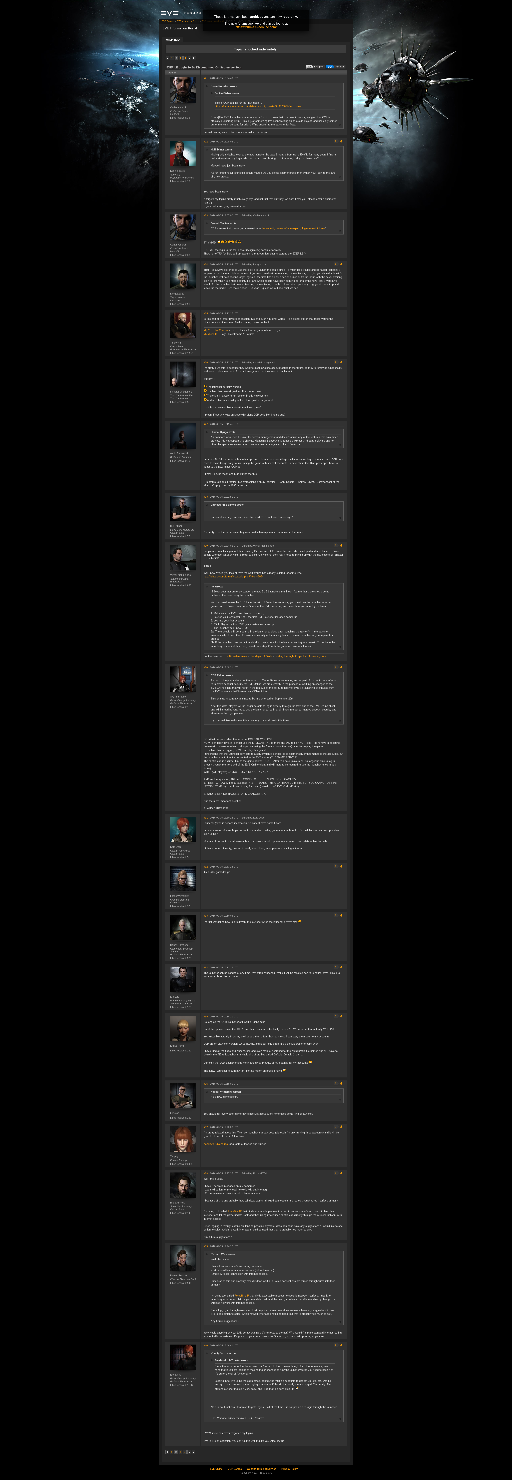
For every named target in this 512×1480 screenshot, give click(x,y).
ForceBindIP (234, 1211)
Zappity (174, 1156)
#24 (206, 264)
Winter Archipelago (180, 575)
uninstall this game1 (181, 391)
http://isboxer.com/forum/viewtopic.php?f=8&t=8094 (233, 576)
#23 (206, 215)
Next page (189, 58)
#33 (206, 915)
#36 (206, 1083)
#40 (206, 1345)
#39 (206, 1246)
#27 (206, 424)
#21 (206, 78)
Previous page (167, 58)
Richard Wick (177, 1202)
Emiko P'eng (177, 1045)
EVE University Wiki (315, 656)
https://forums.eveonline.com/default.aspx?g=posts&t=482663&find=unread (258, 106)
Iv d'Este (174, 996)
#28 (206, 496)
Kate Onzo (176, 847)
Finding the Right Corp (288, 656)
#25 (206, 313)
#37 (206, 1127)
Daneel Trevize (178, 1275)
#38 (206, 1173)
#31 (206, 817)
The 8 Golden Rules (235, 656)
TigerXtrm (175, 342)
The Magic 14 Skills (260, 656)
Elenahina (175, 1374)
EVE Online (216, 1469)
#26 (206, 362)
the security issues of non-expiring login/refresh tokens (293, 228)
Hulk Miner (176, 526)
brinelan (174, 1113)
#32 (206, 866)
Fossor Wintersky (179, 896)
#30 (206, 667)
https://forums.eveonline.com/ (256, 27)
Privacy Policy (289, 1469)
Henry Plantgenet (179, 945)
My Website (210, 334)
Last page (194, 58)
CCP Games (235, 1469)
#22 (206, 141)
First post (339, 66)
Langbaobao (177, 293)
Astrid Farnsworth (179, 453)
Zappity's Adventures (216, 1143)
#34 (206, 967)
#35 (206, 1016)
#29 (206, 545)
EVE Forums (168, 21)
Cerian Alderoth (178, 107)
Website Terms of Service (261, 1469)
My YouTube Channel (216, 330)
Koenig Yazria (177, 170)
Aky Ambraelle (178, 696)
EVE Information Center (188, 21)
